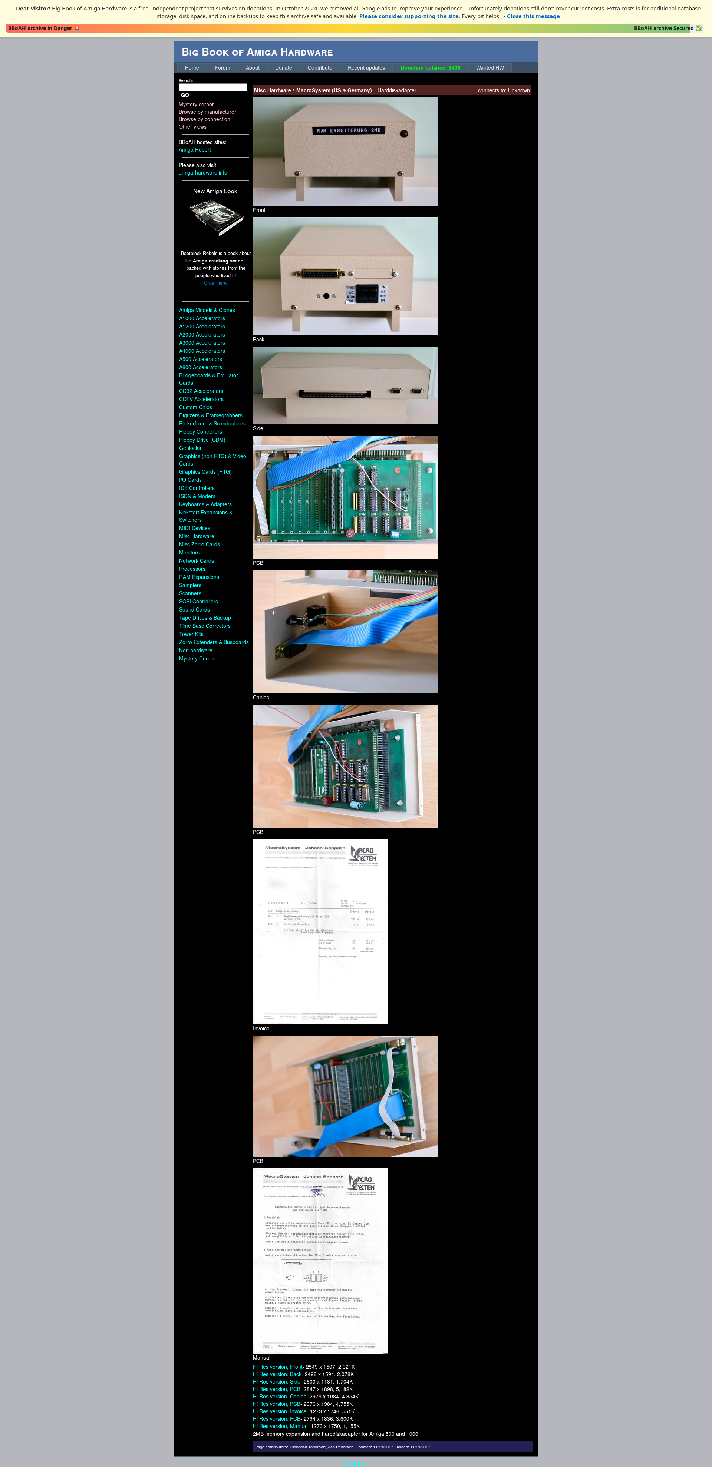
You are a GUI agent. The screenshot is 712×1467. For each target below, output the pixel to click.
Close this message (533, 16)
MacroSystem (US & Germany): (335, 90)
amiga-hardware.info (203, 172)
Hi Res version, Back (277, 1374)
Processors (192, 568)
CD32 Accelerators (201, 390)
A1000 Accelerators (202, 318)
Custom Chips (195, 407)
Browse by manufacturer (207, 111)
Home (192, 67)
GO (185, 95)
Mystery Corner (197, 658)
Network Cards (196, 560)
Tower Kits (191, 634)
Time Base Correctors (205, 625)
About (253, 67)
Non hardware (195, 650)
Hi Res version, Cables (279, 1396)
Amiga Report (195, 149)
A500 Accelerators (200, 358)
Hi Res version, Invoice (280, 1411)
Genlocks (190, 447)
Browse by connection (204, 119)
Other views (193, 126)
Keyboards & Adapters (205, 504)
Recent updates (366, 67)
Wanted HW (490, 67)
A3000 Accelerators (202, 342)
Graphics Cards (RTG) (205, 471)
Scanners (190, 593)
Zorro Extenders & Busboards (214, 642)
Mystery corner (196, 104)
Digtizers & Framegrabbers (211, 415)
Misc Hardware (196, 536)
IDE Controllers (197, 487)
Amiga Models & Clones (207, 310)
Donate (283, 67)
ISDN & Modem (197, 496)
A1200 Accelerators (202, 326)
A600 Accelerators (200, 367)
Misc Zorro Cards (199, 544)
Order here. (216, 282)
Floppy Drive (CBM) (202, 439)
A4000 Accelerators (202, 350)
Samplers (190, 585)
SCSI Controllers (198, 601)
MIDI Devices (194, 528)
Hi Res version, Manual (280, 1426)
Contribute (320, 67)
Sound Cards (194, 609)
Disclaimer (356, 1463)
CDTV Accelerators (201, 399)
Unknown (519, 90)
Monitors (189, 552)
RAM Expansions (199, 576)
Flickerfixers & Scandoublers (212, 423)
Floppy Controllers (200, 431)
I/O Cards (190, 479)
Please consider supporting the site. (409, 16)
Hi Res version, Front (278, 1366)
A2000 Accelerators (202, 334)
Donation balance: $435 (430, 67)
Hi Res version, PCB (276, 1389)
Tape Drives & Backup (205, 617)
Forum (222, 67)
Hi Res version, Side (276, 1381)
